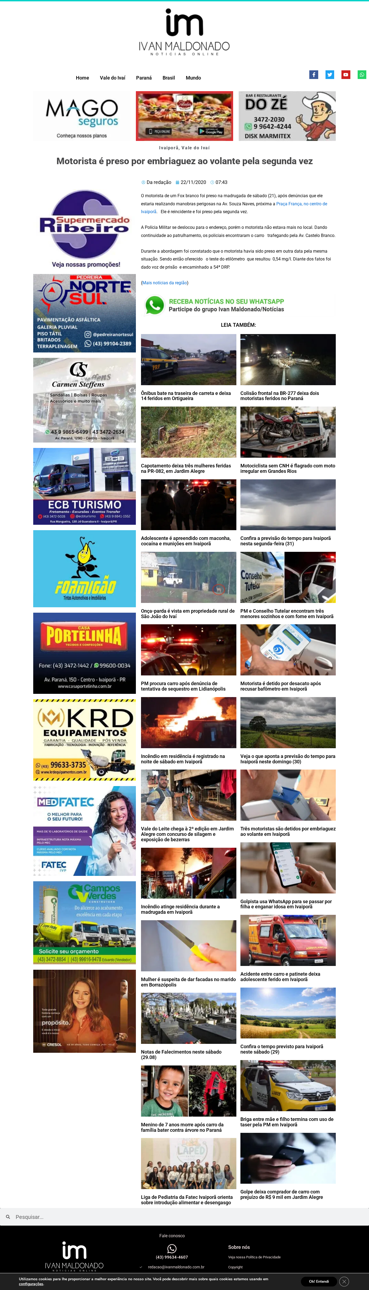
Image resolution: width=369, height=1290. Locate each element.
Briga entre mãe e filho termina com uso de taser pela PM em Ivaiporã (287, 1121)
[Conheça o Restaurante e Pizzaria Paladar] (184, 116)
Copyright (235, 1267)
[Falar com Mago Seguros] (81, 116)
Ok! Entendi (319, 1281)
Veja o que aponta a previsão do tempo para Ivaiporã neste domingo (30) (288, 758)
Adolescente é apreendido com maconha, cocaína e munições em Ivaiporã (186, 540)
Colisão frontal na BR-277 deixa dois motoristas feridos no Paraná (279, 395)
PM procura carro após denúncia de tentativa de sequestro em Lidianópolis (183, 686)
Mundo (193, 78)
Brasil (169, 78)
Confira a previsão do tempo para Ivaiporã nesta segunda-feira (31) (285, 540)
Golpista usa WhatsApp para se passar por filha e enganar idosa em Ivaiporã (286, 904)
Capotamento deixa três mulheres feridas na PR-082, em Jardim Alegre (186, 468)
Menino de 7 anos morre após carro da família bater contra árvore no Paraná (182, 1127)
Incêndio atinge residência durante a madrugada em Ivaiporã (180, 909)
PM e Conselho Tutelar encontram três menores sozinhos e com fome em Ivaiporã (287, 613)
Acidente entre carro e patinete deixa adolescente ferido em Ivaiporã (280, 976)
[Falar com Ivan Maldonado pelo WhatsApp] (172, 1248)
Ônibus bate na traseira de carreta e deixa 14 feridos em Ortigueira (186, 395)
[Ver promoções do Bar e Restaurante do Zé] (287, 116)
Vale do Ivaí (112, 78)
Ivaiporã (169, 147)
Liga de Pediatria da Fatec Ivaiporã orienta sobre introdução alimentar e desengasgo (187, 1199)
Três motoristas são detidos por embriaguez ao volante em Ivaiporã (288, 831)
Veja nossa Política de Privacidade (254, 1257)
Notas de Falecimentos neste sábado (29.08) (181, 1054)
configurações (31, 1284)
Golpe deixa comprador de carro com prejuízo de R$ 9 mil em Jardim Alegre (281, 1194)
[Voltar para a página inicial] (184, 32)
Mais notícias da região (164, 282)
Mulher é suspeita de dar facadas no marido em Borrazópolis (188, 982)
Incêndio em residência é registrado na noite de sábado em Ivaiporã (183, 758)
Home (82, 78)
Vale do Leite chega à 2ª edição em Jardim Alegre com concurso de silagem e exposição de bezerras (187, 834)
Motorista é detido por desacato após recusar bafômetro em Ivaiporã (280, 686)
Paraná (144, 78)
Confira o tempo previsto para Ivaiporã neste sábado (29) (281, 1049)
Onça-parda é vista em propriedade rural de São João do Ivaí (188, 613)
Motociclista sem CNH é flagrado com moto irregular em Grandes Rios (287, 468)
